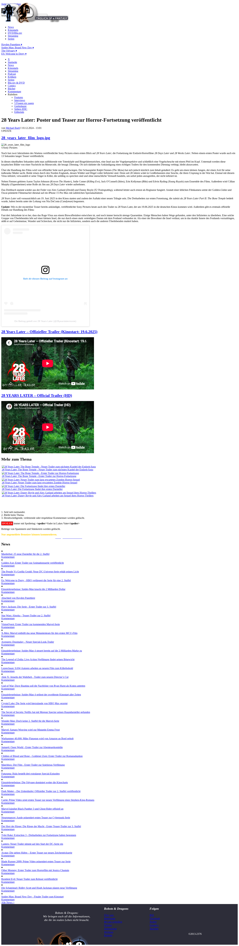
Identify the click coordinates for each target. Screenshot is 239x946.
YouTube (154, 928)
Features (18, 97)
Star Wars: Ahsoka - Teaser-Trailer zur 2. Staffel (25, 615)
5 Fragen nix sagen (24, 103)
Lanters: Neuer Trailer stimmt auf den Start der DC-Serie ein (32, 844)
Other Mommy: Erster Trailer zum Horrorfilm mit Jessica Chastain (35, 870)
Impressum (109, 918)
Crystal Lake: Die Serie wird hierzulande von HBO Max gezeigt (34, 703)
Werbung (108, 932)
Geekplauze (20, 106)
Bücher (11, 88)
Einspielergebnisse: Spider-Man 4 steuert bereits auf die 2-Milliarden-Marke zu (41, 650)
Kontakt (108, 935)
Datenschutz (110, 928)
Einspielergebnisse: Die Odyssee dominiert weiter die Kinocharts (34, 782)
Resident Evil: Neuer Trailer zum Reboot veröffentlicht (29, 879)
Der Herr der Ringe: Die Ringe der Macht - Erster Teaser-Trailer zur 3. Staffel (41, 826)
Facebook (155, 918)
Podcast (12, 74)
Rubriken (12, 94)
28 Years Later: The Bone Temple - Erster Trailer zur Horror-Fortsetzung (39, 476)
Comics (12, 85)
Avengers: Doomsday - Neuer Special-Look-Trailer (27, 641)
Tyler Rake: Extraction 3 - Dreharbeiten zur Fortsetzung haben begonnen (38, 835)
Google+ (154, 925)
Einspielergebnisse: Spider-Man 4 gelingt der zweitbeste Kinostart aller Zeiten (41, 694)
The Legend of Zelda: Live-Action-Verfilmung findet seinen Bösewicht (37, 659)
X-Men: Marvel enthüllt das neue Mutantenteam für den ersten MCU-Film (39, 633)
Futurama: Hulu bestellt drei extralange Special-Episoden (30, 773)
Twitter (153, 921)
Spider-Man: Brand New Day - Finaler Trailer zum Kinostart (32, 896)
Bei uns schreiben (113, 921)
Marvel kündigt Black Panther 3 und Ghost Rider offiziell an (32, 808)
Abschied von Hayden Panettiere (18, 598)
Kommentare (14, 91)
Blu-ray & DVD (16, 82)
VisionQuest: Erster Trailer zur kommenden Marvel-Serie (30, 624)
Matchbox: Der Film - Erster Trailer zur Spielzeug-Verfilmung (33, 764)
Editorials (19, 112)
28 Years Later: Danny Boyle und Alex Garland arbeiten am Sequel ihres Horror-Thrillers (47, 495)
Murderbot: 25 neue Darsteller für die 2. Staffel (25, 554)
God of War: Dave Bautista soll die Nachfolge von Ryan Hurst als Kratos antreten (43, 685)
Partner (108, 925)
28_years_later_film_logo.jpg (25, 138)
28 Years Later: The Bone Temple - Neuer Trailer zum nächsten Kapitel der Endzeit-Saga (47, 469)
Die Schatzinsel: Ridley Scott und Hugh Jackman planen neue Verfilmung (39, 887)
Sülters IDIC (20, 109)
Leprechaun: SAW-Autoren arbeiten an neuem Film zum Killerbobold (37, 668)
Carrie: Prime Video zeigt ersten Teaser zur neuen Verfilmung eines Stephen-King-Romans (47, 800)
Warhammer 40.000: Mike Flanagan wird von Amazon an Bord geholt (37, 738)
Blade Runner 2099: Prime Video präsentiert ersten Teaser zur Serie (36, 861)
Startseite (12, 62)
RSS (152, 915)
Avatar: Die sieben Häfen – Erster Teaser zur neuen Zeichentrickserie (36, 852)
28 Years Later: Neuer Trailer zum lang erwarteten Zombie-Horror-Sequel (39, 482)
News (11, 27)
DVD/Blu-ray (15, 33)
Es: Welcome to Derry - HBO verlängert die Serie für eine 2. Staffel (36, 580)
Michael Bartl (13, 128)
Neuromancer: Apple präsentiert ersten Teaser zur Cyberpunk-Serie (35, 817)
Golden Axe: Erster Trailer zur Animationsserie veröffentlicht (32, 562)
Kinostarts (13, 30)
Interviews (19, 100)
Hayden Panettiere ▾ (11, 44)
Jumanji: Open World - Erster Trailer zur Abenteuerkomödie (32, 747)
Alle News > (7, 902)
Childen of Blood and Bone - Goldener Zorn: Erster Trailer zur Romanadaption (42, 756)
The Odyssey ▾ (9, 50)
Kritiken (12, 76)
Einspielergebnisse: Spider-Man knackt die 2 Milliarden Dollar (33, 589)
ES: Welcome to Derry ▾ (14, 53)
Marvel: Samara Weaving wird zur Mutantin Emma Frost (30, 729)
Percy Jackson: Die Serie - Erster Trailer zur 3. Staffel (28, 606)
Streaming (13, 35)
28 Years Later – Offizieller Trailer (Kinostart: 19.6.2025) (49, 332)
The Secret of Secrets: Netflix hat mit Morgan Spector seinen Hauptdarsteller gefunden (45, 712)
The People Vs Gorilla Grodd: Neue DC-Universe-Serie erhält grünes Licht (40, 571)
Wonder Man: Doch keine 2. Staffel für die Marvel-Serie (30, 721)
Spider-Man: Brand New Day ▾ (17, 47)
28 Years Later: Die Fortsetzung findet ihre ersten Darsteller (32, 489)
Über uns (109, 915)
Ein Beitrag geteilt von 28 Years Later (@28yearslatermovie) (45, 321)
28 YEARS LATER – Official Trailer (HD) (36, 395)
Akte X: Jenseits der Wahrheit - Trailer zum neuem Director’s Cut (34, 677)
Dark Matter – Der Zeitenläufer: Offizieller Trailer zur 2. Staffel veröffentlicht (40, 791)
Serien (11, 38)
